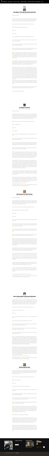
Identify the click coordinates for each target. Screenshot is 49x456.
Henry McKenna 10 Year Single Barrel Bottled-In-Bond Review (24, 12)
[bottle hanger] (24, 191)
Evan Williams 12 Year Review (24, 107)
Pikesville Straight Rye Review (24, 367)
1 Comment (21, 13)
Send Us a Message (39, 441)
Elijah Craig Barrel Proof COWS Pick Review (24, 194)
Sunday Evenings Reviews (23, 184)
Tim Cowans (31, 13)
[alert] (19, 442)
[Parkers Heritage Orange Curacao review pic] (24, 293)
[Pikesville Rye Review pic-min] (24, 364)
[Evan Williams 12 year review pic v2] (24, 105)
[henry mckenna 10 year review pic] (24, 9)
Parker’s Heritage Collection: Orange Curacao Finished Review (24, 296)
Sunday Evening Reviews (26, 13)
